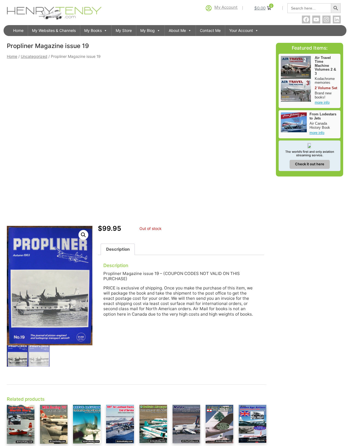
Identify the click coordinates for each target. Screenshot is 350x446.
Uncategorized (34, 56)
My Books (93, 30)
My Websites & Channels (54, 30)
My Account (226, 7)
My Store (124, 30)
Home (18, 30)
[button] (83, 235)
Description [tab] (118, 249)
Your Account (241, 30)
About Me (177, 30)
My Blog (147, 30)
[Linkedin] (337, 19)
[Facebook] (306, 19)
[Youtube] (316, 19)
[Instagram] (326, 19)
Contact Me (210, 30)
